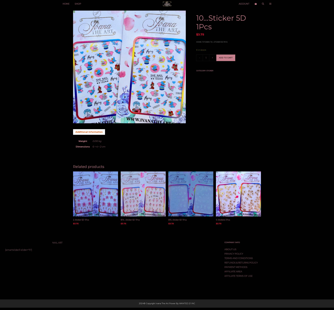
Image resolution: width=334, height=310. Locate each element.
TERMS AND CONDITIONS (238, 258)
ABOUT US (230, 249)
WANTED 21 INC (187, 303)
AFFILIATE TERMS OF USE (238, 276)
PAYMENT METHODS (235, 267)
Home (66, 4)
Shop (78, 4)
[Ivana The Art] (167, 4)
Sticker (206, 42)
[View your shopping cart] (255, 4)
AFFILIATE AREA (233, 271)
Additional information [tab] (89, 132)
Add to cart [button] (80, 229)
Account (244, 4)
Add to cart (226, 58)
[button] (263, 4)
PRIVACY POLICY (233, 253)
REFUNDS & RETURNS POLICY (241, 262)
